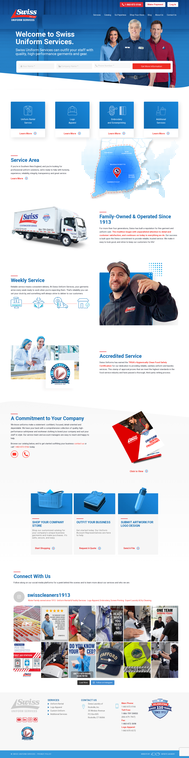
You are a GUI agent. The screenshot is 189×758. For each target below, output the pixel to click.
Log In (173, 4)
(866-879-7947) (128, 717)
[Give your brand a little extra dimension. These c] (109, 660)
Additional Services (161, 121)
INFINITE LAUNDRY (168, 754)
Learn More (28, 133)
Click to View (138, 471)
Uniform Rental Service (28, 121)
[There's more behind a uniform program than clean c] (109, 624)
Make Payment (155, 4)
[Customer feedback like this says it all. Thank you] (54, 624)
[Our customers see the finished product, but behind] (164, 624)
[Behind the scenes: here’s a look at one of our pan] (54, 660)
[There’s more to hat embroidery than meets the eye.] (82, 624)
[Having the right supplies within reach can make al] (27, 660)
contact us (79, 443)
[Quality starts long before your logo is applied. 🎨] (27, 624)
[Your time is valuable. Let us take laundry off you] (164, 660)
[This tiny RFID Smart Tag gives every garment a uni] (137, 624)
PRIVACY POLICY (44, 754)
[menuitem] (97, 15)
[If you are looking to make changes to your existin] (82, 660)
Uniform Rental (57, 704)
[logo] (24, 15)
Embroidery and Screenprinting (117, 121)
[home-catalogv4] (138, 437)
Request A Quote (89, 548)
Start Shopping (44, 548)
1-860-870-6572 (128, 731)
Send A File (131, 548)
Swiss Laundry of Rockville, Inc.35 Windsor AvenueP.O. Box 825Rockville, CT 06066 (96, 711)
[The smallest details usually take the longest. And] (137, 660)
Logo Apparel (72, 121)
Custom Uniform (57, 711)
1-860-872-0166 (132, 4)
